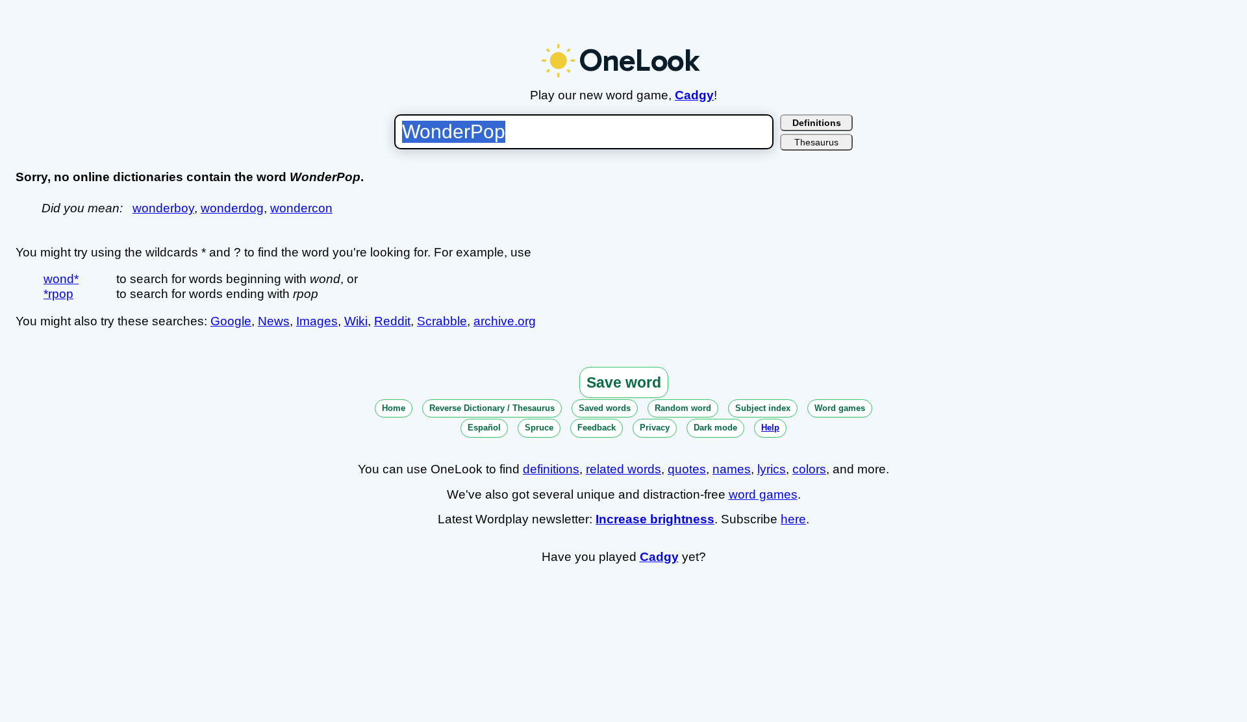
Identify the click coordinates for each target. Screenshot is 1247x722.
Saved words (605, 408)
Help (770, 427)
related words (623, 469)
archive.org (504, 321)
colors (809, 469)
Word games (839, 408)
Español (484, 427)
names (731, 469)
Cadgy (694, 95)
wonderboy (163, 208)
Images (317, 321)
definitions (551, 469)
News (274, 321)
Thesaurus (816, 142)
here (793, 519)
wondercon (301, 208)
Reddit (392, 321)
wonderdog (232, 208)
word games (763, 494)
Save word (623, 382)
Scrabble (442, 321)
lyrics (771, 469)
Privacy (655, 427)
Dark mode (715, 427)
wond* (61, 279)
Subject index (762, 408)
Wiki (356, 321)
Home (393, 408)
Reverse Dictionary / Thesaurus (492, 408)
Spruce (539, 427)
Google (230, 321)
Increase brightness (655, 519)
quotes (687, 469)
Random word (683, 408)
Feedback (596, 427)
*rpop (58, 294)
